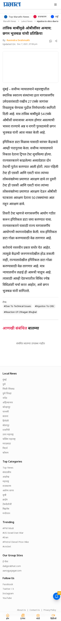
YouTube (7, 597)
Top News (8, 467)
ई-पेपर (5, 561)
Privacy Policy (50, 610)
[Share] (56, 41)
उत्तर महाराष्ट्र (8, 434)
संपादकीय (7, 472)
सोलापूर (6, 425)
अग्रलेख (6, 476)
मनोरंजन (6, 513)
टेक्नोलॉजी (7, 504)
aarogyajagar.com (12, 570)
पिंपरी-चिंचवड (8, 388)
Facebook (8, 584)
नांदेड (5, 397)
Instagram (8, 593)
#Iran (5, 537)
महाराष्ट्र (6, 481)
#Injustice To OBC (44, 306)
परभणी (6, 411)
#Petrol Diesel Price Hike (16, 541)
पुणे (4, 384)
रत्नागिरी (6, 429)
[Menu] (55, 4)
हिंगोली (6, 420)
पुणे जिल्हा (7, 393)
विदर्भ (5, 448)
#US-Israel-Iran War (13, 532)
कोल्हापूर (6, 407)
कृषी (4, 495)
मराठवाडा (7, 443)
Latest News (27, 21)
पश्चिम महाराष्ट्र (9, 438)
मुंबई (5, 379)
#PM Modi (8, 528)
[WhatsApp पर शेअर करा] (51, 41)
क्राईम (5, 499)
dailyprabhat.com (12, 566)
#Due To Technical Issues (17, 306)
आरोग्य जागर (8, 490)
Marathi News (9, 21)
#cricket (7, 546)
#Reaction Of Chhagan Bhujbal (20, 312)
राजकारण (7, 485)
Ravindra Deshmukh (18, 40)
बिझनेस (6, 508)
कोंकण (5, 452)
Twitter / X (8, 588)
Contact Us (35, 610)
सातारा (5, 416)
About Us (21, 610)
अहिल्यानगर (8, 402)
